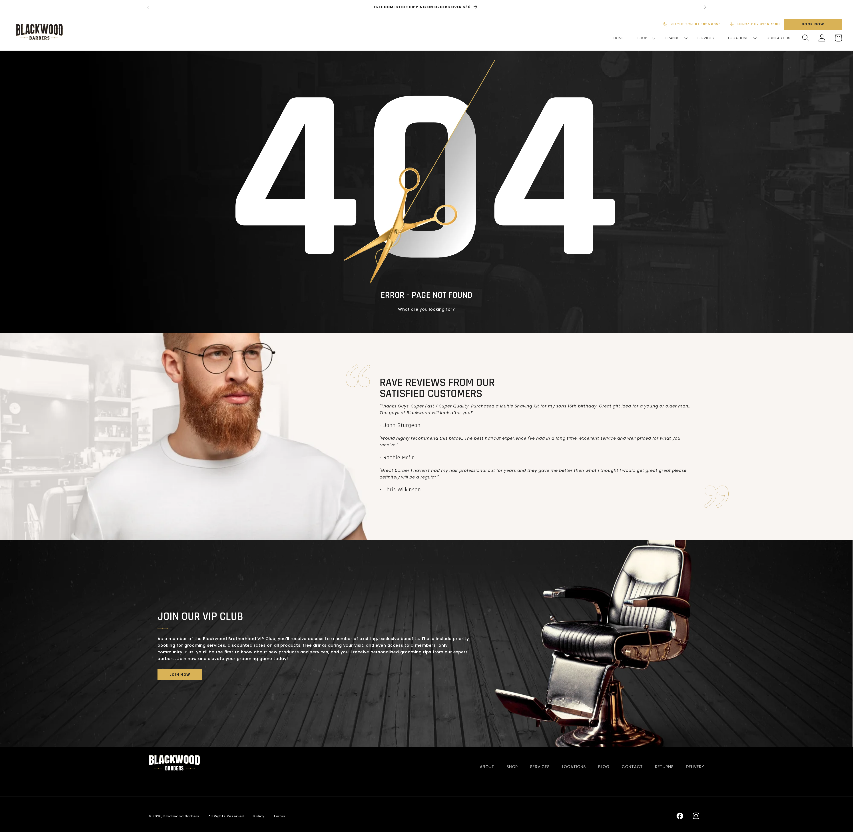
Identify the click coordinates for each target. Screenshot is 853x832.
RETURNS (664, 766)
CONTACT (632, 766)
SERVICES (540, 766)
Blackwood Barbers (181, 816)
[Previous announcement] (148, 7)
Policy (258, 816)
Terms (279, 816)
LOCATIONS (574, 766)
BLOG (604, 766)
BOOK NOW (813, 24)
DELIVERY (695, 766)
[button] (805, 38)
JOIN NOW (179, 674)
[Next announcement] (705, 7)
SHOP (512, 766)
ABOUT (487, 766)
